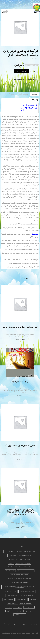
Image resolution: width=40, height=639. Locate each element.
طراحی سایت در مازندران (30, 623)
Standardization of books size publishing (19, 578)
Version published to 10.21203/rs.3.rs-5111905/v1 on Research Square (19, 587)
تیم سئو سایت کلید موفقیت (10, 623)
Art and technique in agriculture (26, 551)
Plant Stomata (10, 571)
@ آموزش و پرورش (17, 334)
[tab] (34, 94)
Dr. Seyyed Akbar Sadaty (23, 563)
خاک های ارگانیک (12, 603)
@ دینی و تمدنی (30, 335)
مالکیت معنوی (29, 611)
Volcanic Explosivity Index (27, 591)
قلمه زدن (8, 607)
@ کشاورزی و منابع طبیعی (20, 335)
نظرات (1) (12, 94)
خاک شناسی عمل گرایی (25, 603)
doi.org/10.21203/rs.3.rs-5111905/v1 (19, 559)
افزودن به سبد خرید (21, 70)
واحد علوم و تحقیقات (20, 615)
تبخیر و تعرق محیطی (21, 599)
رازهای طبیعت (17, 607)
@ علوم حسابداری (19, 390)
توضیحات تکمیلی (23, 94)
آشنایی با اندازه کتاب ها (10, 591)
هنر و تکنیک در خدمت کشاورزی (14, 611)
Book (15, 391)
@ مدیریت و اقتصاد (10, 335)
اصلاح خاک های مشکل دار (26, 595)
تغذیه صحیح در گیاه (8, 599)
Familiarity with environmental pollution (19, 567)
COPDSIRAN (12, 555)
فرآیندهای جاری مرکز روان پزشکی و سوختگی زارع (23, 79)
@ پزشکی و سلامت (34, 58)
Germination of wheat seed (25, 571)
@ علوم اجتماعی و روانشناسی (28, 334)
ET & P (11, 563)
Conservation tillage (25, 555)
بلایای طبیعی (33, 599)
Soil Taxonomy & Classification (19, 574)
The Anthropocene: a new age (19, 582)
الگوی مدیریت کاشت (12, 595)
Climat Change (9, 551)
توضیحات (34, 94)
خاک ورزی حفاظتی (29, 607)
